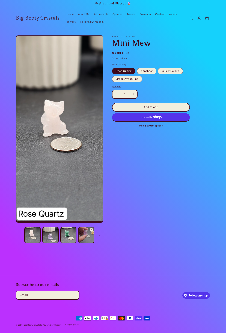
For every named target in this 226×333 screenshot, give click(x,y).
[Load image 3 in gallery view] (68, 235)
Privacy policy (72, 325)
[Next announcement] (209, 3)
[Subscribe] (75, 295)
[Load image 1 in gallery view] (33, 235)
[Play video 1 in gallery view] (86, 235)
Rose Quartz (124, 71)
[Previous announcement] (17, 3)
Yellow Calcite (170, 71)
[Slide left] (20, 235)
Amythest (147, 71)
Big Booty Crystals (33, 325)
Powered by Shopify (52, 325)
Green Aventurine (127, 79)
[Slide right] (99, 235)
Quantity (116, 87)
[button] (191, 18)
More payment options (151, 125)
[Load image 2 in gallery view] (50, 235)
